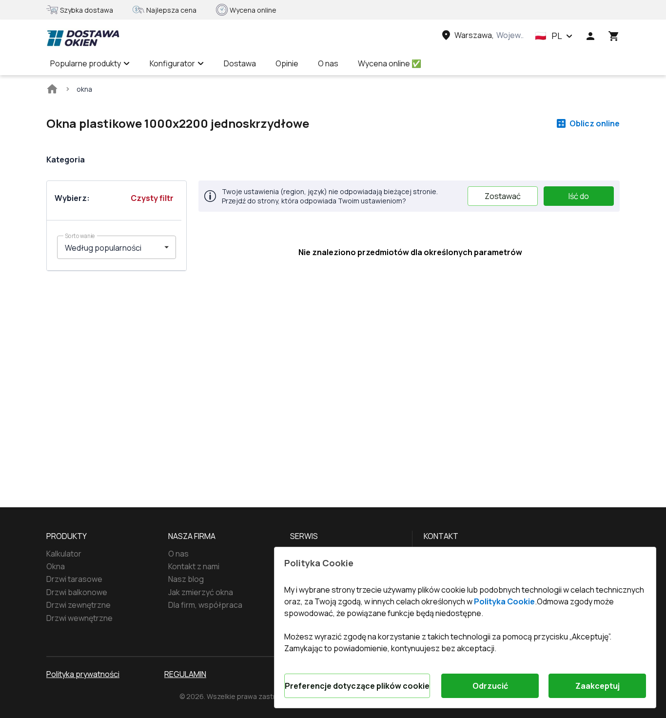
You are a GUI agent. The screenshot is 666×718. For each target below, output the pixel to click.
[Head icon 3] (614, 36)
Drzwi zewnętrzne (78, 604)
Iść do (578, 196)
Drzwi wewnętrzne (79, 618)
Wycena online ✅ (389, 63)
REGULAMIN (185, 674)
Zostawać (503, 196)
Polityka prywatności (82, 674)
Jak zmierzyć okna (200, 592)
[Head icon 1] (590, 36)
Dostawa (240, 63)
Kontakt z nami (193, 566)
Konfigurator (172, 63)
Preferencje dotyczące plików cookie (357, 685)
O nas (328, 63)
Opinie (286, 63)
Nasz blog (186, 579)
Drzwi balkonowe (76, 592)
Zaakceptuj (597, 685)
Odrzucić (490, 685)
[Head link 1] (82, 38)
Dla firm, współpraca (205, 604)
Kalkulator (63, 553)
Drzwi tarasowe (74, 579)
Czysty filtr (152, 198)
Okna (55, 566)
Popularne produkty (85, 63)
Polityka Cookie (504, 601)
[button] (554, 36)
